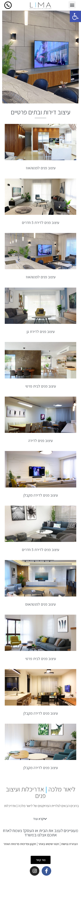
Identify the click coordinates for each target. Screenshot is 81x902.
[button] (75, 16)
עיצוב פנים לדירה (40, 440)
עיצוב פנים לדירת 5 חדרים (40, 222)
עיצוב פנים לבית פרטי (40, 386)
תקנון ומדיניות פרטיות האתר (19, 844)
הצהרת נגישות (69, 844)
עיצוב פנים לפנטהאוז (41, 167)
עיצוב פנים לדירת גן (41, 331)
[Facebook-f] (46, 871)
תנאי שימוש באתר (48, 844)
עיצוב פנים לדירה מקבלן (40, 495)
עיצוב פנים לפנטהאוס (40, 604)
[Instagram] (34, 871)
